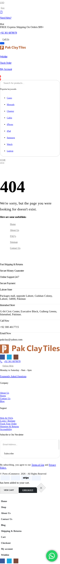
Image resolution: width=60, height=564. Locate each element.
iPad (9, 131)
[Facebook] (2, 357)
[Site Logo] (13, 48)
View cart (9, 490)
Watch (9, 144)
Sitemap (14, 242)
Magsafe (10, 104)
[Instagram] (16, 357)
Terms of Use (38, 464)
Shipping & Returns (11, 531)
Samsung (11, 137)
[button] (2, 496)
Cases (9, 98)
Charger (10, 111)
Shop (3, 507)
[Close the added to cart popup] (41, 488)
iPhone (10, 124)
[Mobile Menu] (2, 43)
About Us (14, 230)
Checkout (27, 490)
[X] (9, 357)
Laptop (10, 151)
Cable (9, 117)
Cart (3, 537)
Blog (3, 525)
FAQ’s (13, 236)
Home (13, 224)
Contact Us (15, 248)
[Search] (42, 83)
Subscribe (9, 453)
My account (7, 549)
